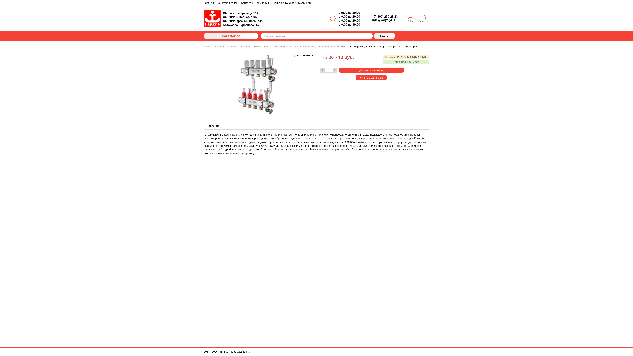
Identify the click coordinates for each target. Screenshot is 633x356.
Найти (384, 36)
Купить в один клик (371, 77)
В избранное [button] (305, 55)
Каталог (229, 36)
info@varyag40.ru (384, 20)
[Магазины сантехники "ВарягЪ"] (212, 18)
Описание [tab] (212, 126)
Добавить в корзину (371, 70)
